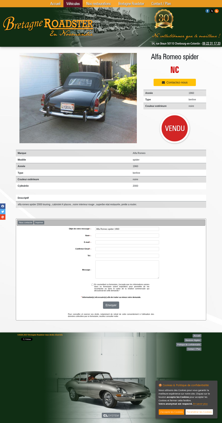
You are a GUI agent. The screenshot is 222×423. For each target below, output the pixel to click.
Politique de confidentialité (188, 344)
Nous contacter (25, 222)
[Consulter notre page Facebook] (207, 11)
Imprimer (39, 222)
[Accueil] (48, 26)
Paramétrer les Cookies (199, 411)
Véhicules (73, 3)
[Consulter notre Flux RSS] (216, 11)
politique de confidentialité (129, 316)
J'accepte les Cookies (171, 411)
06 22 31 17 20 (211, 43)
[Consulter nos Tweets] (212, 11)
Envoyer (111, 305)
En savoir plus (200, 403)
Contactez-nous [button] (177, 82)
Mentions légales (192, 340)
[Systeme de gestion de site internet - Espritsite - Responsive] (111, 415)
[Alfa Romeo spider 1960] (76, 98)
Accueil (55, 3)
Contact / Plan (161, 3)
